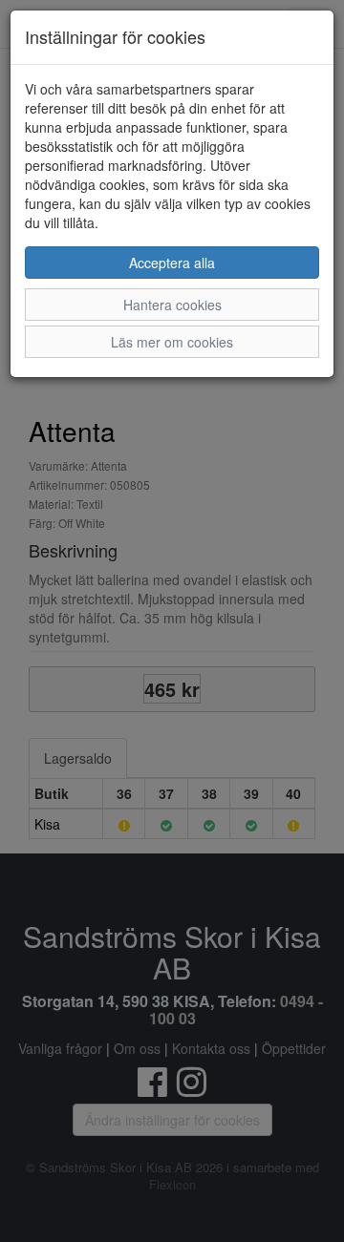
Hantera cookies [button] (172, 304)
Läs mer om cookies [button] (172, 341)
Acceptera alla (172, 262)
